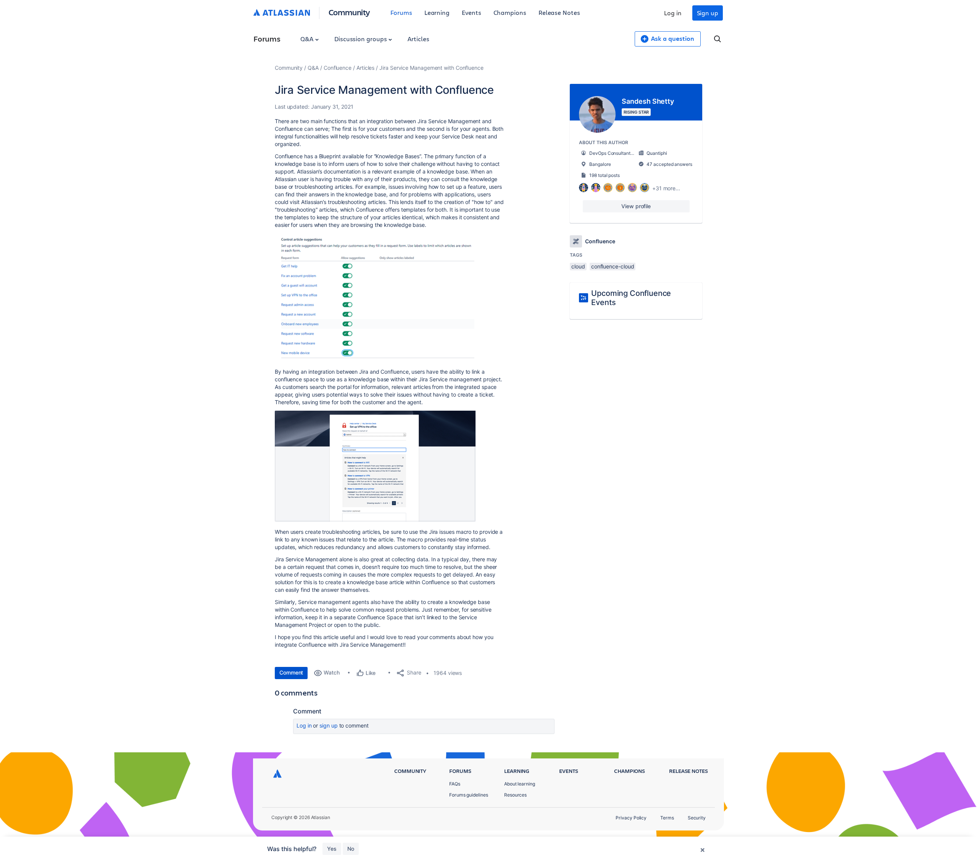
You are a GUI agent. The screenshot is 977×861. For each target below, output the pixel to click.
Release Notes (559, 12)
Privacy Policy (631, 818)
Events (471, 12)
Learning (437, 12)
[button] (376, 297)
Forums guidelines (468, 795)
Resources (515, 795)
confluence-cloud (612, 266)
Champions (509, 12)
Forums (401, 12)
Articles (418, 39)
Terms (667, 818)
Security (697, 818)
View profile (636, 206)
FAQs (454, 784)
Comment (291, 672)
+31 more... (666, 188)
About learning (519, 784)
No (350, 848)
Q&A (307, 39)
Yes (332, 848)
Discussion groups (361, 39)
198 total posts (604, 175)
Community (349, 12)
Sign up (707, 13)
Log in (673, 13)
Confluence (337, 67)
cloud (578, 266)
